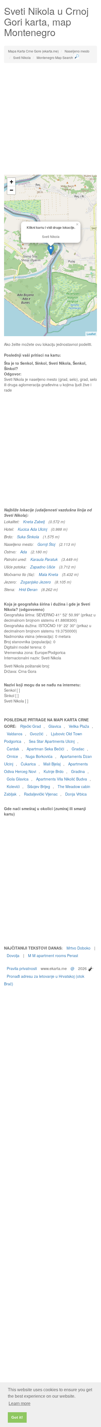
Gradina (78, 771)
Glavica (54, 726)
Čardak (13, 748)
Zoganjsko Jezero (35, 582)
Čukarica (28, 764)
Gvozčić (36, 733)
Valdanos (14, 733)
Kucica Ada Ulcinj (32, 529)
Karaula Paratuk (44, 559)
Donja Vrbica (76, 794)
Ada (23, 551)
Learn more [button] (19, 1403)
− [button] (11, 190)
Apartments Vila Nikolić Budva (61, 779)
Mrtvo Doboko (78, 948)
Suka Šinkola (28, 536)
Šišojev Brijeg (38, 786)
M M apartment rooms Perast (53, 955)
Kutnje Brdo (54, 771)
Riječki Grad (30, 726)
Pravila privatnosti (22, 968)
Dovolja (13, 955)
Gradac (78, 748)
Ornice (12, 756)
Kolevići (13, 786)
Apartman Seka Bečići (45, 748)
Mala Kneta (48, 574)
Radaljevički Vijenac (41, 794)
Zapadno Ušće (42, 567)
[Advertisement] (50, 118)
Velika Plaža (79, 726)
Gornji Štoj (46, 544)
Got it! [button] (17, 1417)
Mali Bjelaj (52, 764)
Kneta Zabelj (34, 521)
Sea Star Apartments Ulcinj (52, 741)
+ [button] (11, 181)
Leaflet (91, 334)
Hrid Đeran (28, 589)
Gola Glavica (18, 779)
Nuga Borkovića (39, 756)
